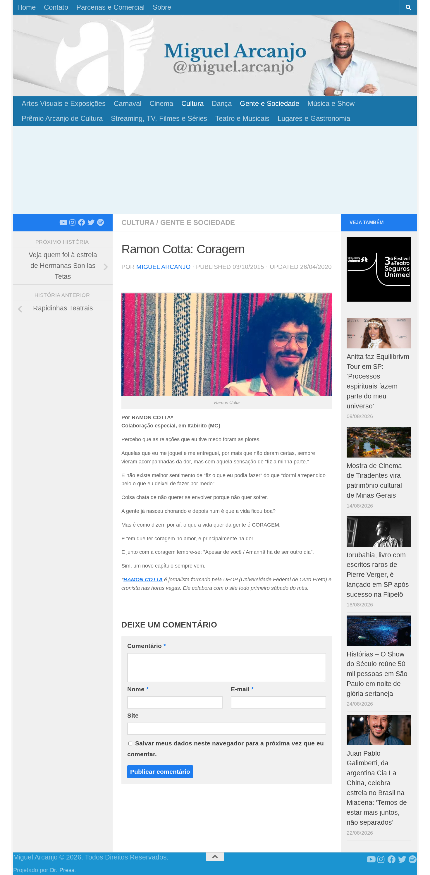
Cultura (192, 103)
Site (133, 715)
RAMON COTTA (143, 579)
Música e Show (331, 103)
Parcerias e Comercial (110, 7)
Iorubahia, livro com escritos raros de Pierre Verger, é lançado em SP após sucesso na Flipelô (378, 574)
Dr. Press (62, 870)
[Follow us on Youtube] (62, 222)
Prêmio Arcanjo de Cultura (62, 118)
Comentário (146, 645)
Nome (138, 689)
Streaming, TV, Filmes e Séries (159, 118)
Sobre (162, 7)
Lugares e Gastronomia (314, 118)
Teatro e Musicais (242, 118)
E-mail (242, 689)
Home (26, 7)
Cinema (161, 103)
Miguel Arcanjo (163, 266)
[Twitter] (90, 222)
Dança (222, 103)
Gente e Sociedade (269, 103)
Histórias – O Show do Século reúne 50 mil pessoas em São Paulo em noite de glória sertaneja (377, 674)
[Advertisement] (215, 170)
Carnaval (127, 103)
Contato (56, 7)
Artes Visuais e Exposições (64, 103)
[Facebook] (81, 222)
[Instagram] (72, 222)
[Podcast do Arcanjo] (100, 222)
